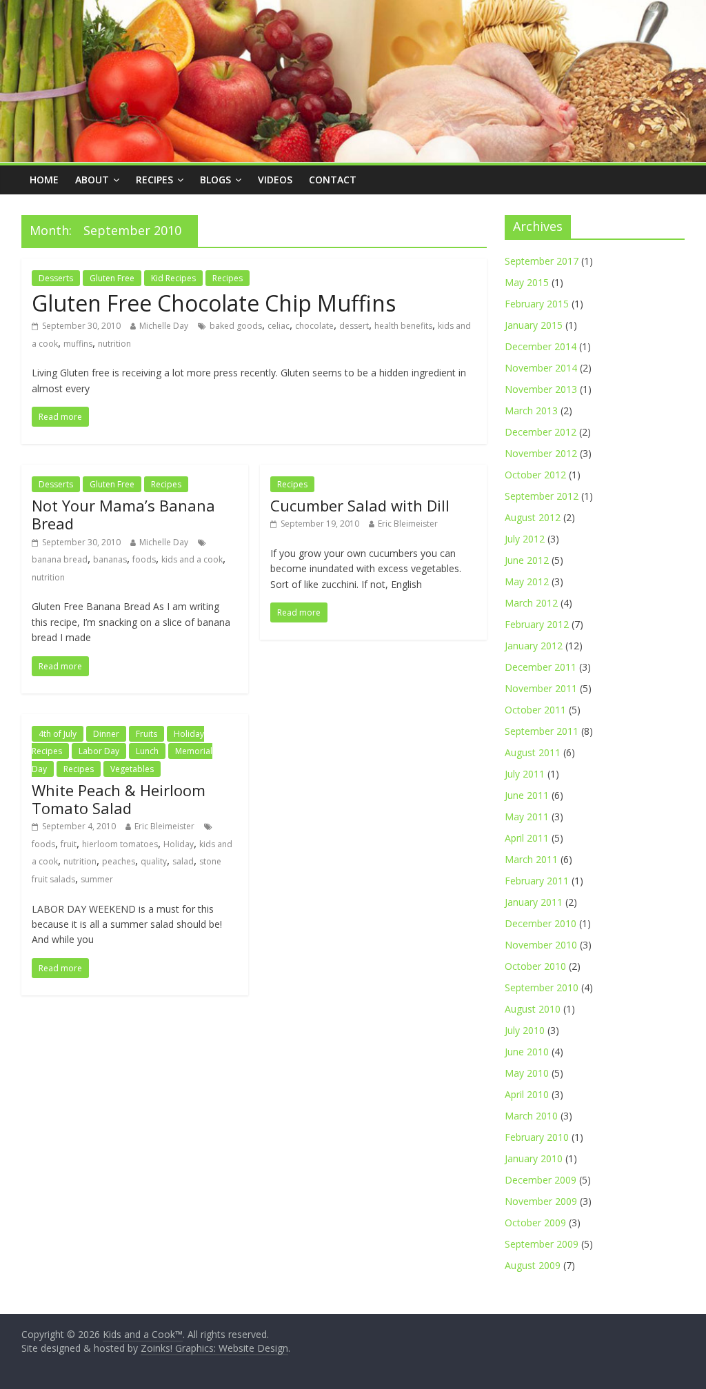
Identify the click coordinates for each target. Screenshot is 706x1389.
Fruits (146, 734)
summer (97, 879)
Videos (275, 179)
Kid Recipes (173, 278)
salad (183, 861)
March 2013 (531, 410)
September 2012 (541, 496)
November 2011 (541, 688)
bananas (110, 559)
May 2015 (527, 282)
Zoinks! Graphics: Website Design (214, 1348)
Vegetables (132, 769)
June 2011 (527, 795)
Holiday (178, 844)
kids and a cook (192, 559)
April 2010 (527, 1094)
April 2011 (527, 837)
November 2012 (541, 453)
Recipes (154, 179)
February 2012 (537, 624)
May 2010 (527, 1072)
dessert (354, 326)
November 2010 (541, 944)
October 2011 (535, 709)
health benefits (403, 326)
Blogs (215, 179)
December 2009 (540, 1179)
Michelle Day (163, 326)
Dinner (106, 734)
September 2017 (541, 260)
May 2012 (527, 581)
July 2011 (525, 773)
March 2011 (531, 859)
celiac (279, 326)
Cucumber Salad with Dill (360, 505)
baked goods (236, 326)
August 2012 (533, 517)
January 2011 (534, 902)
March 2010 (531, 1115)
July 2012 (525, 538)
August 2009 (533, 1265)
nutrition (114, 343)
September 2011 (541, 731)
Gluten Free (112, 278)
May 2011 (527, 816)
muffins (77, 343)
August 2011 (533, 752)
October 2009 (535, 1222)
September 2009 (541, 1243)
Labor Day (99, 751)
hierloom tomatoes (120, 844)
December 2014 (540, 346)
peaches (118, 861)
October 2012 (535, 474)
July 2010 (525, 1030)
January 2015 (534, 325)
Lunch (147, 751)
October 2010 (535, 966)
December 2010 (540, 923)
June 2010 (527, 1051)
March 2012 (531, 602)
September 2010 (541, 987)
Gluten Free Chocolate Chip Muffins (214, 303)
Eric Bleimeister (408, 523)
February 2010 (537, 1137)
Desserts (56, 278)
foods (144, 559)
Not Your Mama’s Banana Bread (123, 514)
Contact (332, 179)
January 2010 (534, 1158)
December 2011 (540, 666)
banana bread (60, 559)
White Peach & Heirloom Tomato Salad (118, 799)
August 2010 (533, 1008)
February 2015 (537, 303)
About (92, 179)
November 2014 (541, 367)
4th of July (58, 734)
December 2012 (540, 431)
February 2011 (537, 880)
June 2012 (527, 560)
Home (44, 179)
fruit (69, 844)
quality (154, 861)
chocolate (314, 326)
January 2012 (534, 645)
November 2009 (541, 1201)
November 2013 (541, 389)
